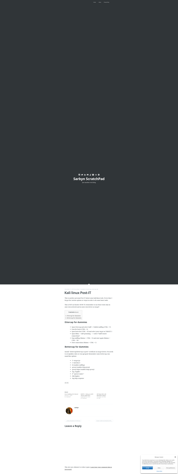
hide (76, 312)
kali (97, 289)
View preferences (170, 468)
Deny (159, 468)
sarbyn (77, 289)
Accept (147, 468)
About (100, 2)
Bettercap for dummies (73, 318)
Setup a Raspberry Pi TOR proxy (73, 420)
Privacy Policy (159, 471)
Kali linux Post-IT (77, 292)
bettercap (88, 289)
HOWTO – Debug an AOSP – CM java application (87, 394)
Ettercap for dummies (73, 316)
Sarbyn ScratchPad (89, 178)
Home (94, 2)
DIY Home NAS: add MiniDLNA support (101, 394)
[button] (175, 457)
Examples (83, 289)
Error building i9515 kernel (71, 394)
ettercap (94, 289)
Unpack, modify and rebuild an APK (104, 420)
